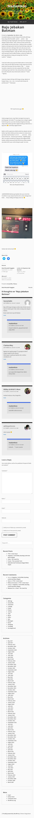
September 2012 (12, 722)
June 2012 (10, 726)
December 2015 (12, 664)
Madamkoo (17, 6)
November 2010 (12, 758)
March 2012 (11, 729)
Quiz (9, 619)
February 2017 (11, 644)
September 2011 (12, 740)
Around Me (10, 284)
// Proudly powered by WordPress (11, 813)
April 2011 (10, 749)
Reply (4, 315)
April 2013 (10, 710)
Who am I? (4, 276)
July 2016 (10, 653)
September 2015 (12, 670)
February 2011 (11, 753)
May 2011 (10, 748)
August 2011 (11, 742)
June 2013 (10, 708)
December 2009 (12, 778)
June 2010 (10, 768)
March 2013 (11, 711)
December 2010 (12, 757)
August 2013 (11, 704)
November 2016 (12, 646)
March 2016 (11, 659)
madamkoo (13, 323)
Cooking (10, 606)
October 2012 (11, 720)
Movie (9, 615)
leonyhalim (7, 301)
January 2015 (11, 684)
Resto (9, 622)
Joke (9, 613)
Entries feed (11, 797)
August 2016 (11, 652)
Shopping (10, 624)
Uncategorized (12, 628)
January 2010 (11, 777)
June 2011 (10, 746)
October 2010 (11, 760)
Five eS (30, 287)
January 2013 (11, 715)
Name (3, 498)
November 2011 (12, 737)
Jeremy (10, 612)
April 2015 (10, 679)
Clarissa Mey (8, 345)
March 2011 (11, 751)
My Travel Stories (13, 22)
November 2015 (12, 666)
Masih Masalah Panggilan (8, 268)
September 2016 (12, 650)
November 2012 (12, 719)
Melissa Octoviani (12, 583)
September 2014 (12, 691)
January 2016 (11, 662)
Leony (9, 584)
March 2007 (11, 782)
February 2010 (11, 775)
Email (3, 508)
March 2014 (11, 699)
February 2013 (11, 713)
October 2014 (11, 690)
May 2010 (10, 769)
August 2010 (11, 764)
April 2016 (10, 657)
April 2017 (10, 643)
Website (4, 518)
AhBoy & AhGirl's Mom (11, 389)
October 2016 (11, 648)
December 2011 (12, 735)
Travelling (10, 626)
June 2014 (10, 695)
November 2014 (12, 688)
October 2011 (11, 739)
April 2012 (10, 728)
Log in (9, 795)
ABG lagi (10, 601)
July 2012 (10, 724)
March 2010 (11, 773)
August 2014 (11, 693)
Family (9, 608)
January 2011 (11, 755)
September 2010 (12, 762)
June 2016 (10, 655)
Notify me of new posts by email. (12, 530)
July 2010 (10, 766)
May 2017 (10, 641)
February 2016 (11, 661)
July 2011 (10, 744)
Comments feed (12, 798)
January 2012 (11, 733)
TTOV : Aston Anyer (13, 554)
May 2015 (10, 677)
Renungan (10, 621)
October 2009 (11, 780)
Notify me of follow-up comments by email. (15, 527)
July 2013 (10, 706)
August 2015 (11, 672)
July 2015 (10, 673)
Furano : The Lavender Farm (15, 561)
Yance (9, 581)
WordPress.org (12, 800)
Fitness (15, 284)
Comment (5, 471)
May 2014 (10, 697)
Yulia (21, 35)
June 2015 (10, 675)
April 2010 (10, 771)
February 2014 (11, 701)
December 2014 (12, 686)
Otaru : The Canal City (13, 559)
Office (9, 617)
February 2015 (11, 682)
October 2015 (11, 668)
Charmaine (10, 604)
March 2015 (11, 681)
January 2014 (11, 702)
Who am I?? (23, 22)
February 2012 (11, 731)
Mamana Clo (11, 588)
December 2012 (12, 717)
